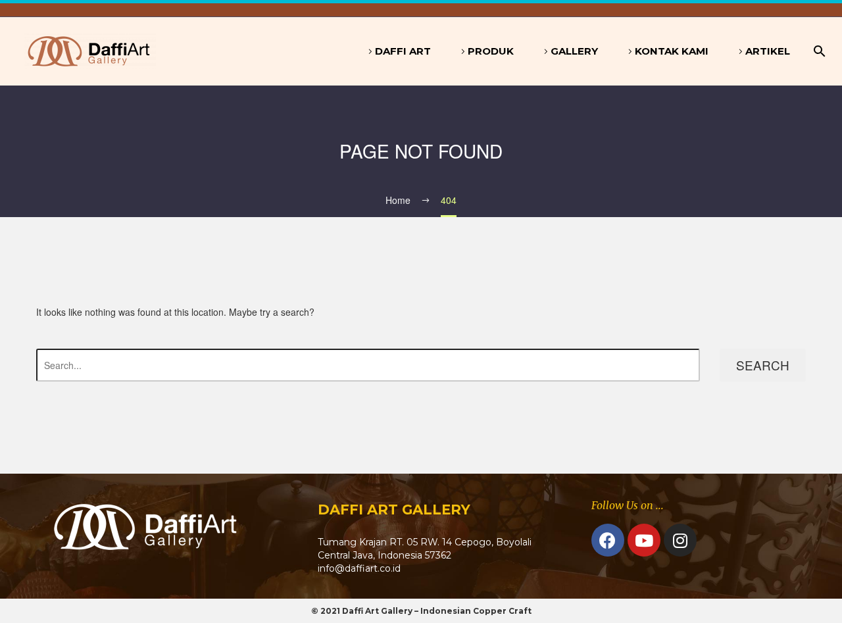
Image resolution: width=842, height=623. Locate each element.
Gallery (574, 51)
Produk (491, 51)
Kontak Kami (671, 51)
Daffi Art (403, 51)
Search (762, 365)
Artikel (767, 51)
